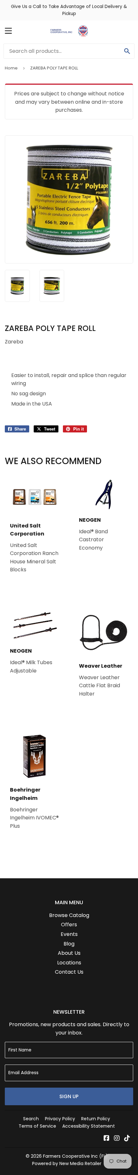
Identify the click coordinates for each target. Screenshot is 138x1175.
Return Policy (95, 1118)
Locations (69, 962)
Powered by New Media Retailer (66, 1163)
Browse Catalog (69, 915)
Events (69, 934)
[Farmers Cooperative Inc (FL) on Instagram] (117, 1138)
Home (11, 68)
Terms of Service (37, 1126)
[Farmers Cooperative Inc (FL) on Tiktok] (127, 1138)
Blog (69, 943)
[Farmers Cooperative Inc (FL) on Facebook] (106, 1138)
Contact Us (69, 972)
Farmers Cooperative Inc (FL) (75, 1156)
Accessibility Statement (88, 1126)
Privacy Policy (60, 1118)
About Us (69, 953)
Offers (69, 924)
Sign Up (69, 1096)
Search (31, 1118)
